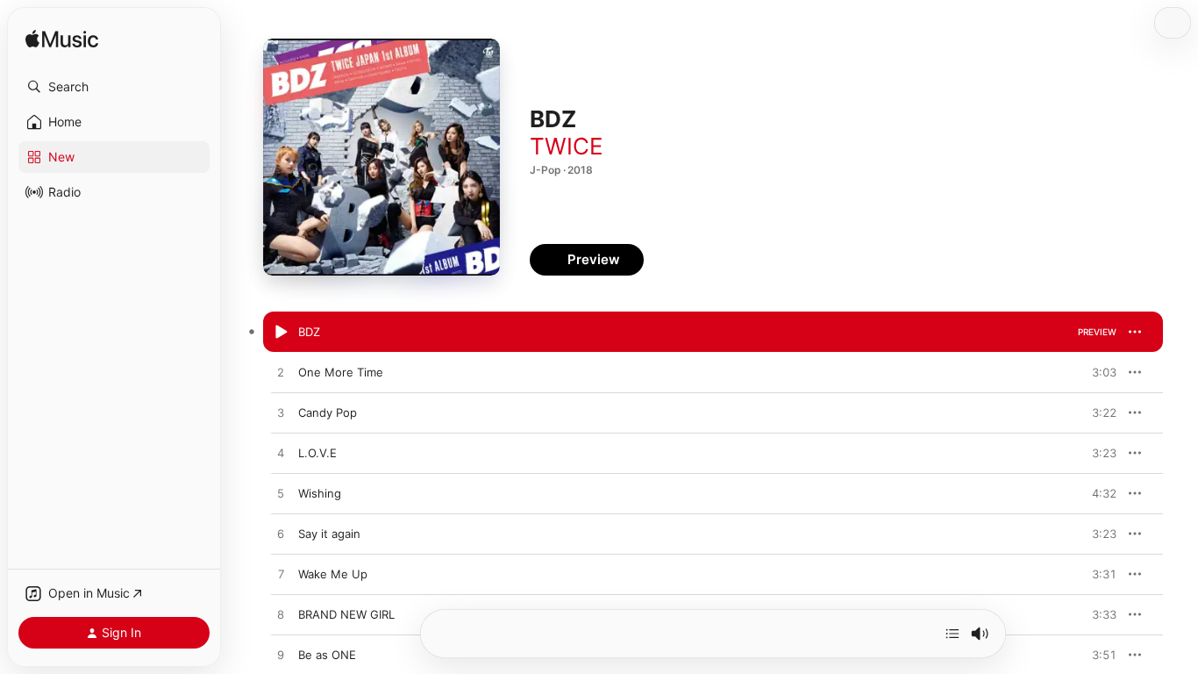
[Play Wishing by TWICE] (280, 494)
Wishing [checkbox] (319, 493)
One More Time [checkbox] (340, 372)
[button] (114, 87)
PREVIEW (1097, 331)
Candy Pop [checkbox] (327, 412)
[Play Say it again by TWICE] (280, 534)
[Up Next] (952, 633)
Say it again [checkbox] (329, 534)
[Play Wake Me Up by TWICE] (280, 575)
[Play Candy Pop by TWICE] (280, 413)
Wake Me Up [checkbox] (332, 574)
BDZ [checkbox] (309, 332)
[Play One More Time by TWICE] (280, 373)
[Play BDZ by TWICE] (280, 333)
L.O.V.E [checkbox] (317, 453)
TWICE (566, 146)
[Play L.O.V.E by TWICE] (280, 454)
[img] (61, 40)
